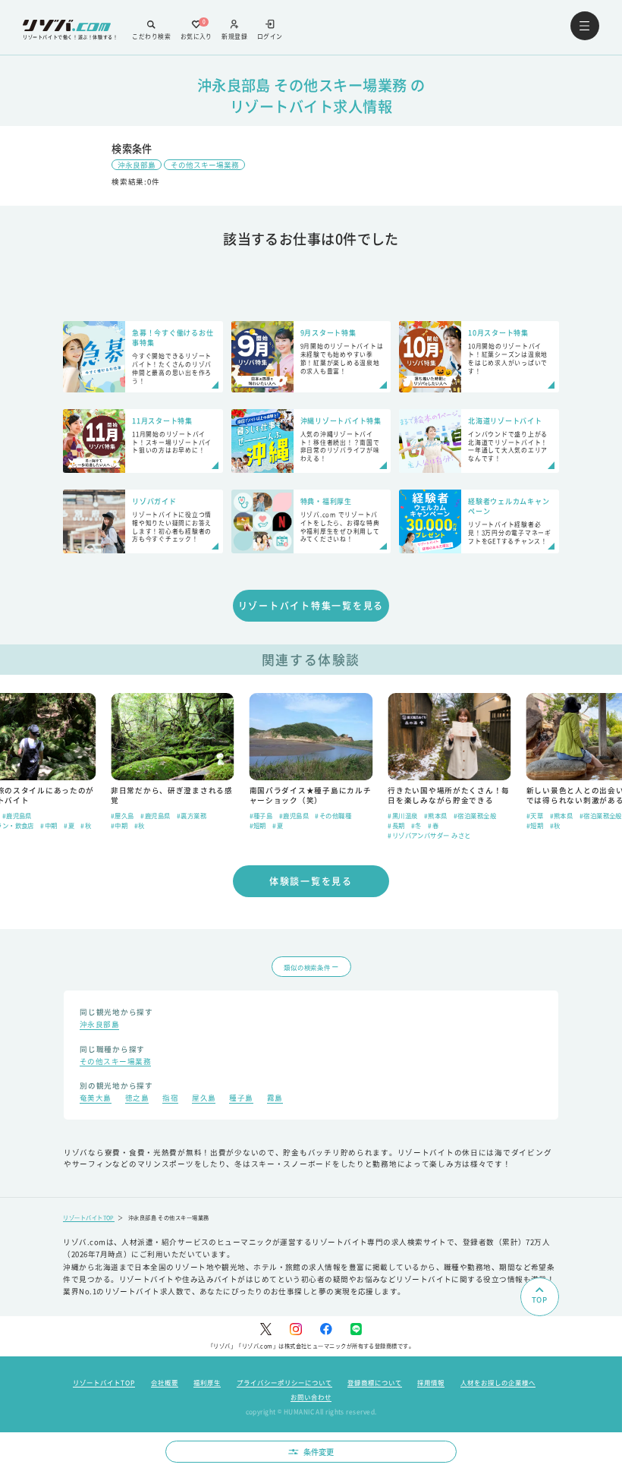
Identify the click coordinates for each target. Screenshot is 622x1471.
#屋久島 (122, 815)
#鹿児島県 (17, 815)
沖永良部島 (137, 164)
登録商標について (374, 1382)
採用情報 (431, 1382)
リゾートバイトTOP (89, 1217)
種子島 (241, 1099)
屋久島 (203, 1099)
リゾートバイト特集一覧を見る (311, 605)
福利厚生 (207, 1382)
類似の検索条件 (307, 967)
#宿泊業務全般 (475, 815)
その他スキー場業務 (205, 164)
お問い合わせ (311, 1396)
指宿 (170, 1099)
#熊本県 (436, 815)
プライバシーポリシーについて (284, 1382)
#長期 (396, 825)
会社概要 (164, 1382)
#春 (433, 825)
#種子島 (261, 815)
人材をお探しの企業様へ (498, 1382)
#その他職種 (333, 815)
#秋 (85, 825)
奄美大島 (96, 1099)
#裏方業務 (191, 815)
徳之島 (137, 1099)
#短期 (258, 825)
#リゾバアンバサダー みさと (429, 834)
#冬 (416, 825)
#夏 (69, 825)
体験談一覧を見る (311, 880)
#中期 (48, 825)
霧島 (275, 1099)
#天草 (534, 815)
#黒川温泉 (402, 815)
